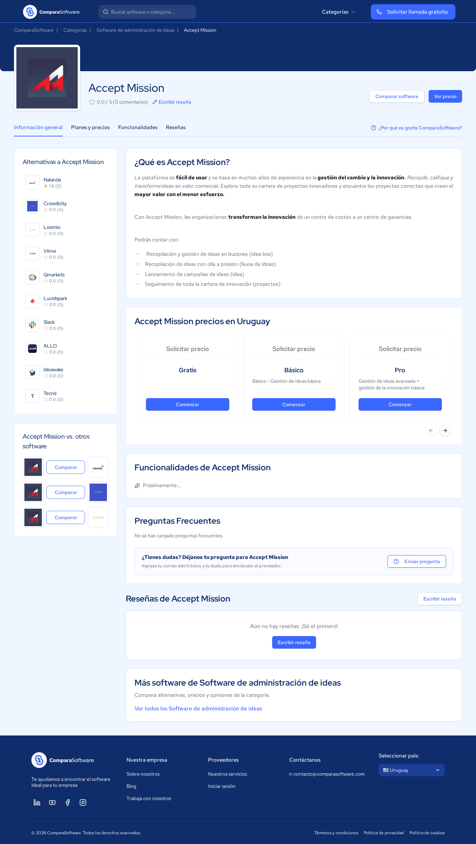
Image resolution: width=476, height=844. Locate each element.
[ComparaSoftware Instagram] (83, 802)
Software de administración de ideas (135, 30)
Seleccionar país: (399, 755)
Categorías (335, 11)
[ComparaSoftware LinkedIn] (37, 802)
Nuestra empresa (146, 759)
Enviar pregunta (422, 561)
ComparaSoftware (34, 30)
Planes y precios (90, 127)
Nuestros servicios (227, 774)
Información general (38, 127)
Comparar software (397, 96)
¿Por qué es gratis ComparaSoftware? (420, 128)
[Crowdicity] (98, 492)
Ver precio (445, 96)
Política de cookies (427, 833)
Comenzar (187, 404)
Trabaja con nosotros (148, 798)
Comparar (70, 467)
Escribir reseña (175, 102)
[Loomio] (98, 517)
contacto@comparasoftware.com (329, 774)
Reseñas (176, 127)
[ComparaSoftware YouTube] (52, 802)
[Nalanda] (98, 467)
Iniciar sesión (222, 786)
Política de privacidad (384, 833)
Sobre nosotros (143, 774)
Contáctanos (305, 759)
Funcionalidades (138, 127)
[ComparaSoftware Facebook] (67, 802)
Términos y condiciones (336, 833)
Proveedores (223, 759)
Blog (131, 786)
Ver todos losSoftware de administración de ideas (198, 708)
